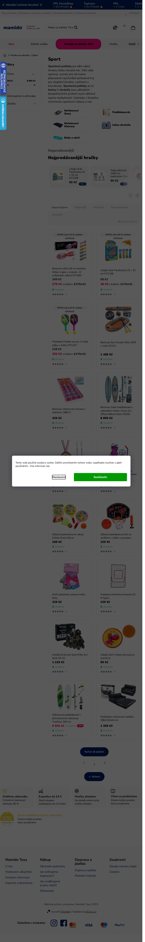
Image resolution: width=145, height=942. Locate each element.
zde (48, 466)
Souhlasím (100, 477)
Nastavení (58, 477)
